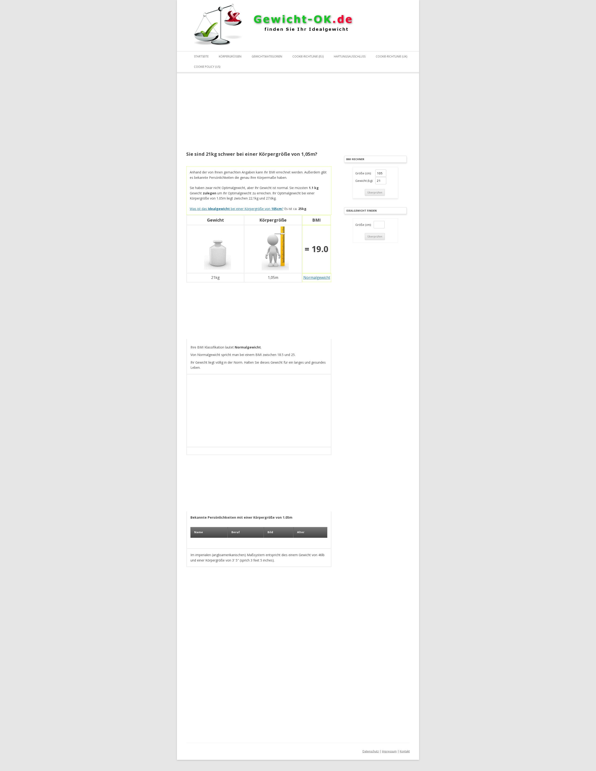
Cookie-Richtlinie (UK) (391, 56)
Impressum (389, 751)
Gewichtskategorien (267, 56)
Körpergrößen (230, 56)
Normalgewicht (316, 277)
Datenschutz (370, 751)
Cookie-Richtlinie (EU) (308, 56)
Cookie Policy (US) (207, 67)
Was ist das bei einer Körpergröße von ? (236, 208)
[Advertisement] (259, 114)
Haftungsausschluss (350, 56)
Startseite (201, 56)
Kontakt (405, 751)
